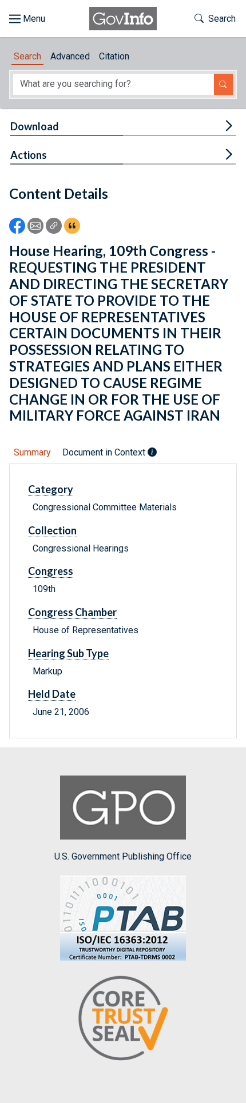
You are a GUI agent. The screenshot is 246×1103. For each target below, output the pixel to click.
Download (34, 126)
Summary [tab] (32, 452)
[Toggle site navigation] (27, 18)
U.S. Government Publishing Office (123, 856)
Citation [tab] (114, 56)
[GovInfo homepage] (123, 18)
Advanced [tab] (70, 56)
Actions (28, 155)
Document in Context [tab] (105, 452)
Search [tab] (27, 56)
